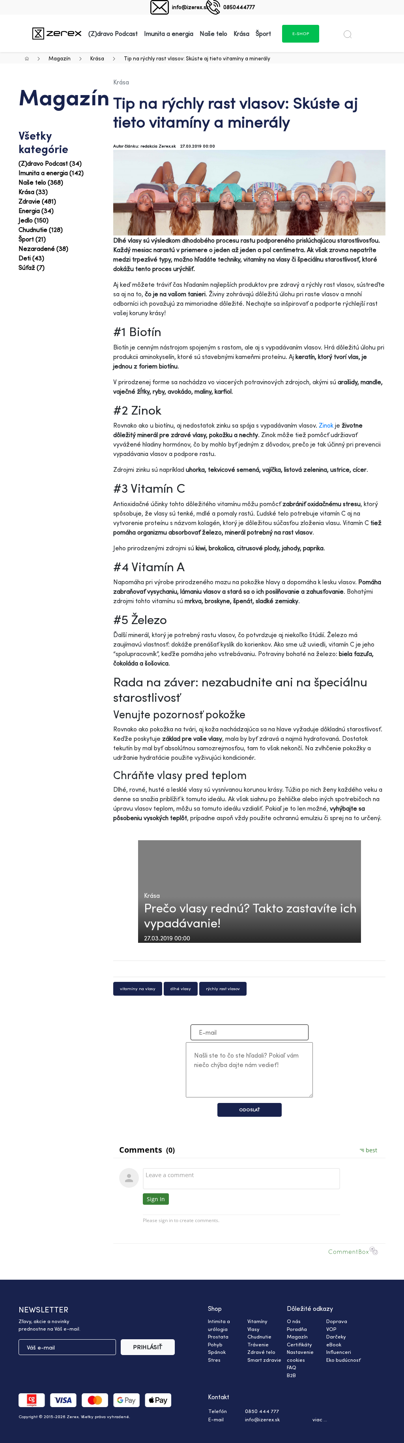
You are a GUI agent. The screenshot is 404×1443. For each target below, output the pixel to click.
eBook (333, 1344)
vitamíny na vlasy (137, 988)
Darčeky (336, 1336)
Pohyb (215, 1344)
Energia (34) (36, 211)
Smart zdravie (264, 1360)
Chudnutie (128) (41, 230)
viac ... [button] (319, 1419)
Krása (97, 58)
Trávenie (258, 1344)
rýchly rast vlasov (223, 988)
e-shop (300, 33)
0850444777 (239, 7)
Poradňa (297, 1329)
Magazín (60, 58)
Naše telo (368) (41, 182)
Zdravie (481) (37, 201)
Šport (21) (32, 239)
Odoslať (249, 1109)
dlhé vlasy (180, 988)
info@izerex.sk (190, 7)
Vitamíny (257, 1321)
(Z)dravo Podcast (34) (50, 163)
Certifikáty (299, 1344)
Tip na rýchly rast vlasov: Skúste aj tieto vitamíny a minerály (197, 58)
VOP (331, 1329)
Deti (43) (31, 258)
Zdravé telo (261, 1352)
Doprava (336, 1321)
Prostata (218, 1336)
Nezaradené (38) (43, 248)
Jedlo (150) (34, 220)
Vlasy (253, 1329)
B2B (291, 1375)
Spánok (217, 1352)
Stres (214, 1360)
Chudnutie (259, 1336)
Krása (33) (33, 192)
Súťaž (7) (32, 267)
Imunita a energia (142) (51, 173)
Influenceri (338, 1352)
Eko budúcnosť (343, 1360)
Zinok (326, 425)
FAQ (291, 1367)
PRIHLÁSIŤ (148, 1347)
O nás (294, 1321)
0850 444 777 (262, 1411)
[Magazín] (57, 33)
